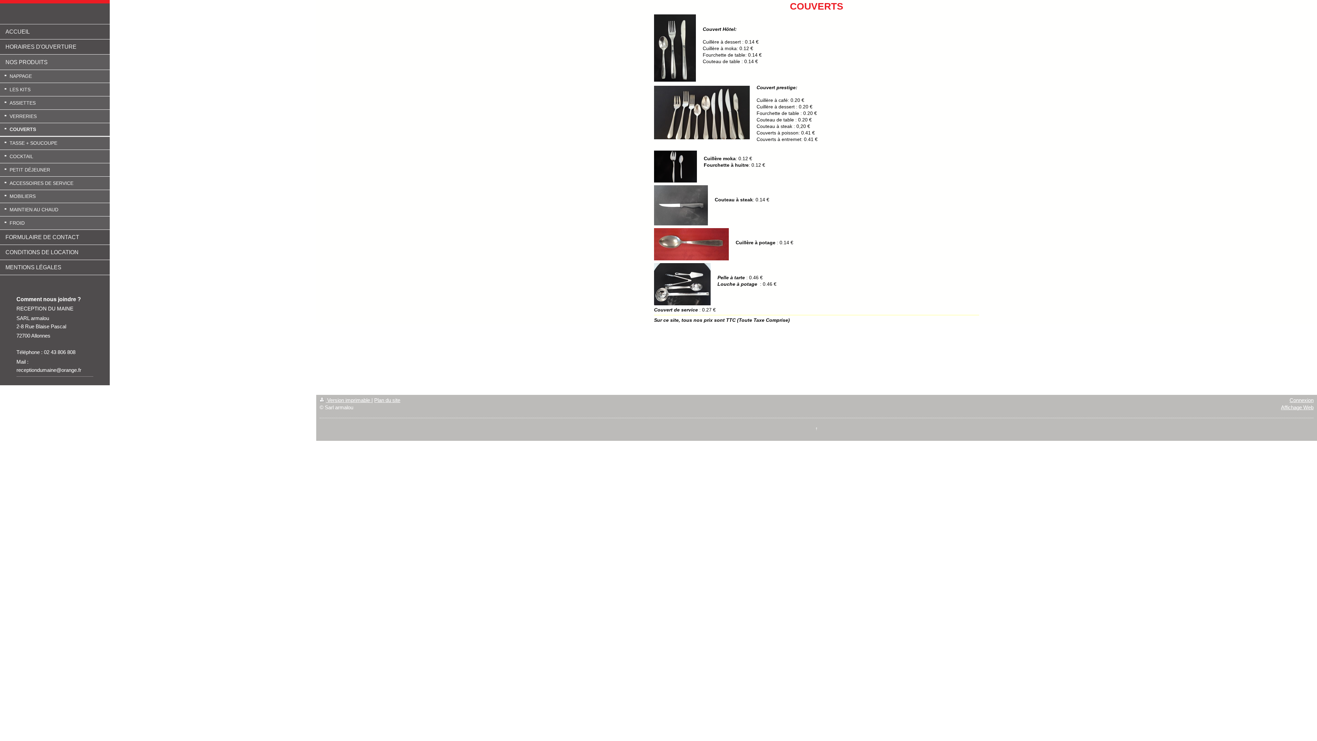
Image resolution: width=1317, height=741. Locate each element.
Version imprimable (348, 400)
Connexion (1302, 400)
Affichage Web (1297, 407)
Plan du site (387, 400)
